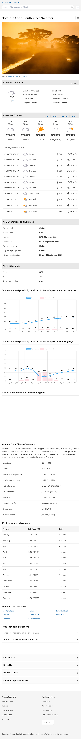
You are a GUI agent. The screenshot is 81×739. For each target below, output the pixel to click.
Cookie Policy (47, 710)
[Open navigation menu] (77, 7)
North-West (34, 615)
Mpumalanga (35, 619)
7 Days (46, 116)
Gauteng (33, 611)
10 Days (55, 116)
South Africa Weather (11, 3)
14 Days (65, 116)
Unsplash (24, 76)
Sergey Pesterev (13, 76)
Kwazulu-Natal (62, 611)
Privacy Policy (47, 706)
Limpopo (6, 619)
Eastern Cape (8, 615)
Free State (60, 615)
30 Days (74, 116)
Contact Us (46, 701)
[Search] (72, 7)
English (47, 722)
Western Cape (8, 611)
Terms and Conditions (50, 715)
